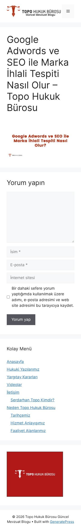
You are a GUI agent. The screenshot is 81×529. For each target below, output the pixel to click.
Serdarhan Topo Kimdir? (32, 400)
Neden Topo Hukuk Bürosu (31, 407)
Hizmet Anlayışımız (28, 423)
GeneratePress (62, 522)
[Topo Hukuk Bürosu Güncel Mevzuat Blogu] (34, 11)
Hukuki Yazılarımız (23, 369)
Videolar (14, 384)
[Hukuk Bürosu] (35, 495)
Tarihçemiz (20, 415)
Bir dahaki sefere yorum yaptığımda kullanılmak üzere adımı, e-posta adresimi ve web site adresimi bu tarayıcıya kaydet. (43, 297)
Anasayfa (15, 361)
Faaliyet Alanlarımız (28, 430)
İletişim (13, 392)
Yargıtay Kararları (22, 377)
